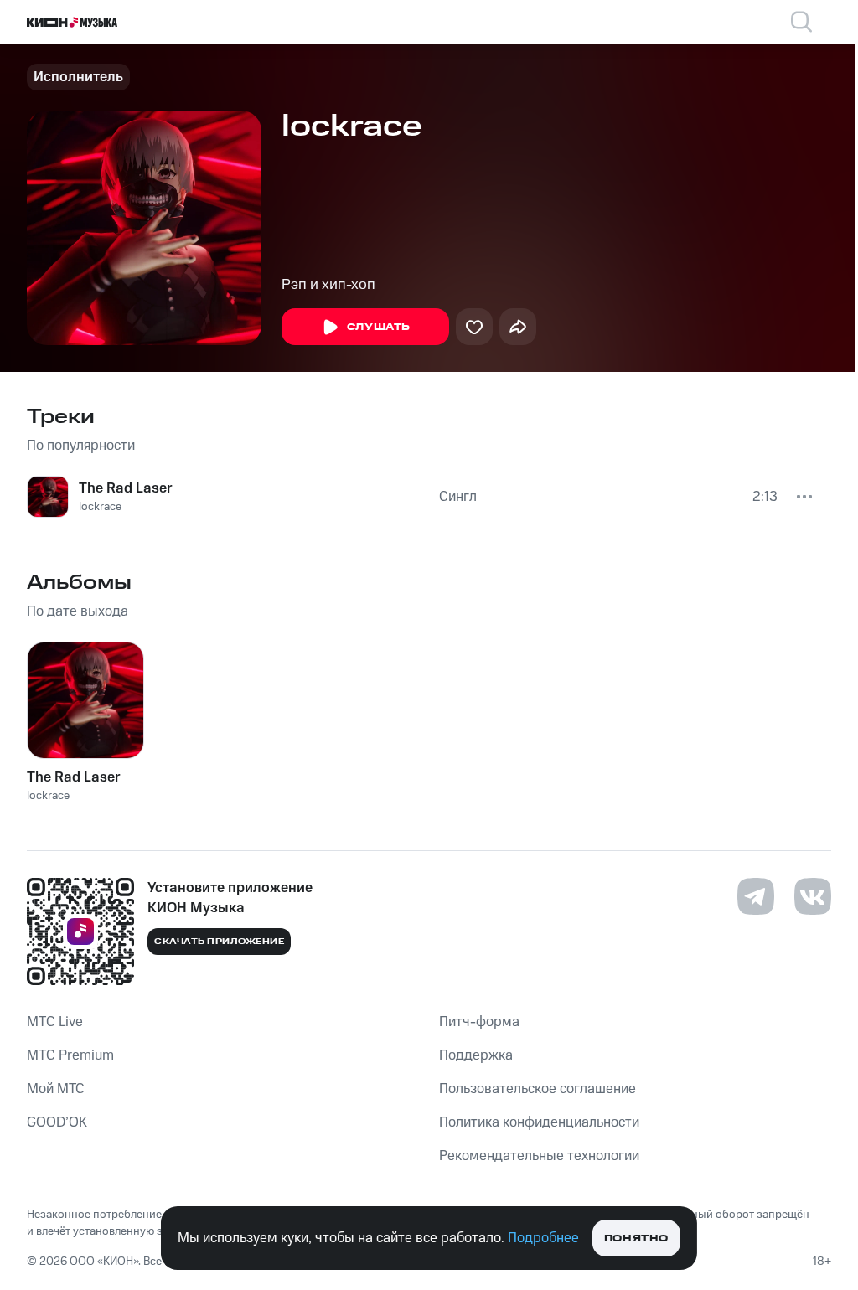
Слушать (379, 327)
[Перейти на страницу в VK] (812, 896)
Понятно (636, 1238)
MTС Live (55, 1022)
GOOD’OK (57, 1122)
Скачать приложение (219, 941)
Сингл (458, 497)
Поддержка (476, 1055)
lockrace (100, 506)
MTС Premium (70, 1055)
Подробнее (543, 1238)
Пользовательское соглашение (537, 1089)
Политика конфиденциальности (539, 1122)
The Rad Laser (126, 488)
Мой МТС (56, 1089)
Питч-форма (479, 1022)
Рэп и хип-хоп (328, 285)
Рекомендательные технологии (539, 1156)
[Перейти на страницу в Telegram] (755, 896)
